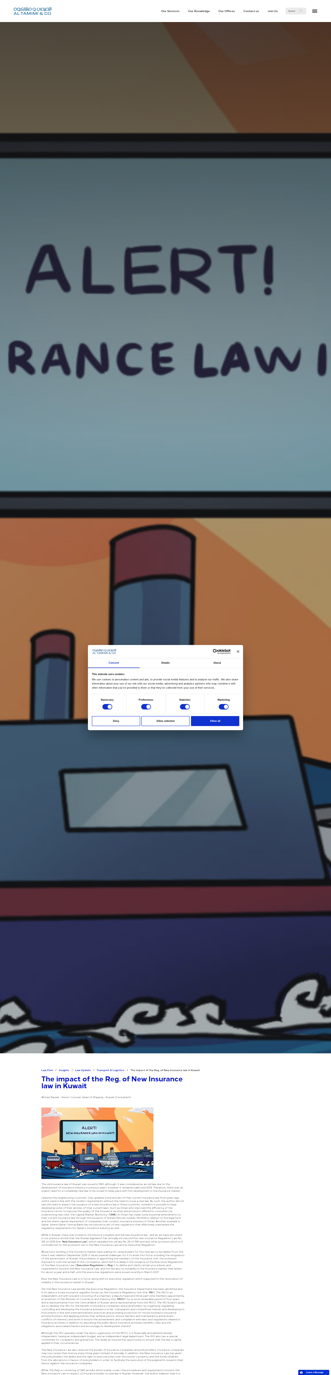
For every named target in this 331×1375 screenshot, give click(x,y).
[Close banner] (238, 651)
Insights (64, 1070)
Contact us (251, 11)
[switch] (146, 706)
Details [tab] (165, 662)
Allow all (215, 721)
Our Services (170, 11)
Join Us (273, 11)
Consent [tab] (114, 662)
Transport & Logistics (110, 1070)
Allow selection (165, 721)
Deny (116, 721)
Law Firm (47, 1070)
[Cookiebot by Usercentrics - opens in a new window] (215, 651)
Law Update (83, 1070)
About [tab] (217, 662)
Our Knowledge (199, 11)
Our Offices (226, 11)
